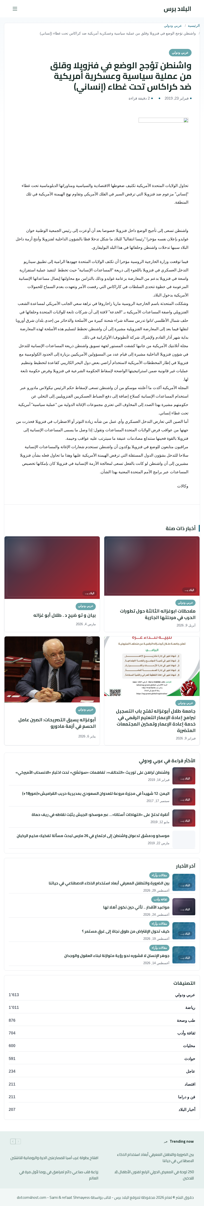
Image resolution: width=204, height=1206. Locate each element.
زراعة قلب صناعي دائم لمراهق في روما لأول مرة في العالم (58, 1175)
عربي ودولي (173, 26)
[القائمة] (15, 8)
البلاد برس (177, 8)
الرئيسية (194, 26)
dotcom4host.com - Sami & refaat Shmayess (53, 1197)
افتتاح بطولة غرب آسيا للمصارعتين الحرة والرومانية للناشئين (54, 1158)
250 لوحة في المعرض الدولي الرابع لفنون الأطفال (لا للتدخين (154, 1175)
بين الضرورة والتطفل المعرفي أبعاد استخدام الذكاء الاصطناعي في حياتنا (155, 1158)
